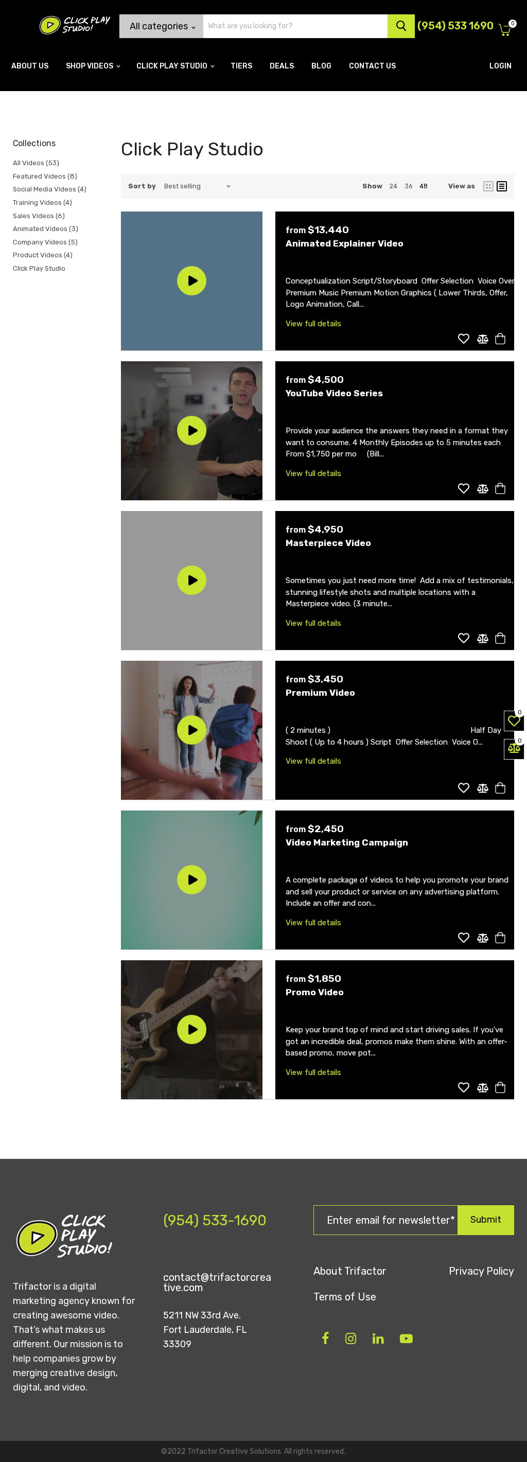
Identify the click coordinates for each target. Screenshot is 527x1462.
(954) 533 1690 (455, 26)
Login (500, 66)
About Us (29, 66)
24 (393, 186)
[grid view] (488, 186)
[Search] (401, 26)
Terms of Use (344, 1297)
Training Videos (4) (42, 202)
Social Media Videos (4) (49, 189)
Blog (321, 66)
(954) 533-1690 (215, 1220)
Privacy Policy (481, 1271)
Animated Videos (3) (45, 229)
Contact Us (372, 66)
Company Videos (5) (45, 242)
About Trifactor (350, 1271)
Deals (282, 66)
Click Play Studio (172, 66)
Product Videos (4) (43, 255)
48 (423, 186)
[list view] (502, 186)
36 (408, 186)
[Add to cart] (498, 338)
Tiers (241, 66)
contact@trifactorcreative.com (217, 1282)
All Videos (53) (36, 163)
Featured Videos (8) (45, 176)
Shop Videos (90, 66)
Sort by (142, 186)
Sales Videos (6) (39, 216)
